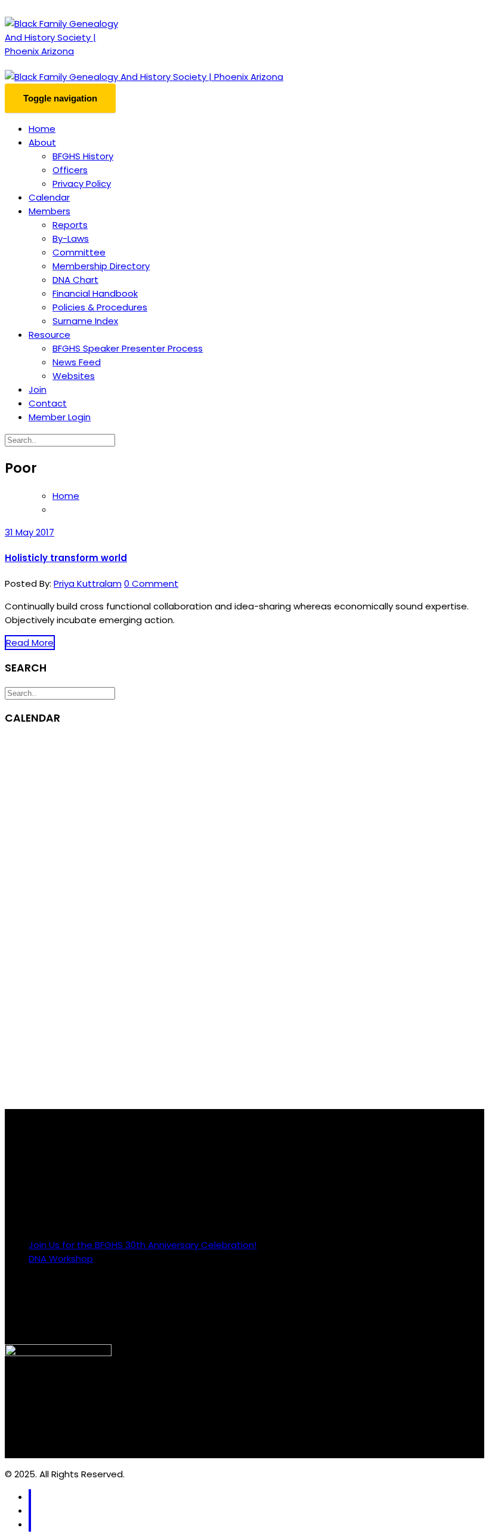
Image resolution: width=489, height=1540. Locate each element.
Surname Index (85, 321)
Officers (70, 170)
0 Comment (151, 583)
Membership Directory (101, 266)
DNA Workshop (61, 1258)
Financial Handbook (95, 293)
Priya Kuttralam (88, 583)
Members (49, 211)
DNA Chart (75, 279)
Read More (30, 642)
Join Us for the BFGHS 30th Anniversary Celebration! (142, 1245)
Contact (48, 403)
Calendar (49, 197)
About (42, 142)
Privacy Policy (81, 183)
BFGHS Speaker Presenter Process (127, 348)
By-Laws (70, 238)
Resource (49, 334)
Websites (73, 375)
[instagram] (30, 1510)
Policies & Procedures (99, 307)
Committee (79, 252)
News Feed (76, 362)
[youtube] (30, 1524)
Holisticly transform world (66, 558)
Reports (70, 224)
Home (42, 128)
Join (38, 389)
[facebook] (30, 1496)
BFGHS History (82, 156)
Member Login (60, 417)
